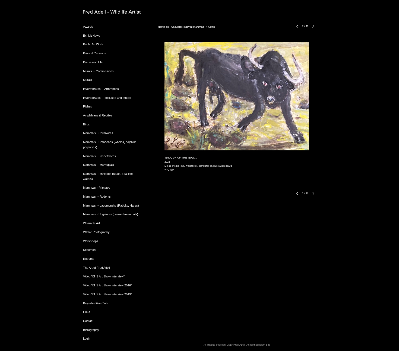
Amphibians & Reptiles (97, 115)
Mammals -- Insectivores (99, 156)
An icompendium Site (258, 344)
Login (86, 338)
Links (86, 312)
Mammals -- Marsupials (98, 164)
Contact (88, 320)
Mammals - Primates (96, 187)
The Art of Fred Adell (96, 267)
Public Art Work (93, 44)
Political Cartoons (94, 53)
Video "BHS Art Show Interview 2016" (107, 285)
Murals (87, 79)
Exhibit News (91, 35)
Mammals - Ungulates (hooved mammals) (110, 214)
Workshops (90, 241)
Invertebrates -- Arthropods (101, 88)
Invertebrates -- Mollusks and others (107, 97)
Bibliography (91, 329)
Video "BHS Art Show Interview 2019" (107, 294)
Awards (88, 26)
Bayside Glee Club (95, 303)
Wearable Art (91, 223)
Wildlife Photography (96, 232)
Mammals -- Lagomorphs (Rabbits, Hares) (111, 205)
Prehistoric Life (93, 62)
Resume (88, 258)
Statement (89, 249)
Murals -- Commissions (98, 71)
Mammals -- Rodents (97, 196)
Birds (86, 124)
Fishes (87, 106)
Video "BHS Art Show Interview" (104, 276)
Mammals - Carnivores (98, 133)
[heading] (96, 12)
